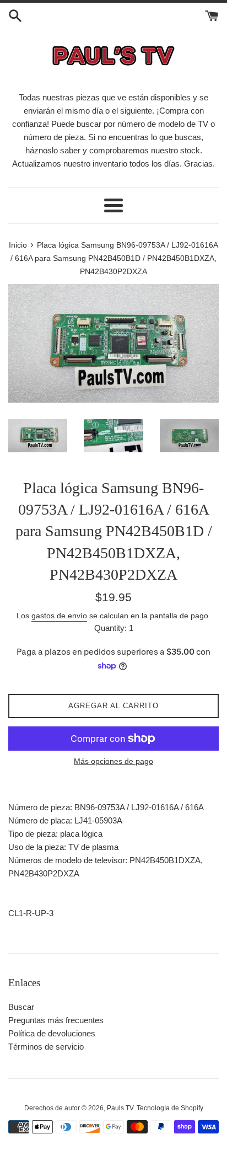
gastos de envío (59, 615)
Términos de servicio (46, 1046)
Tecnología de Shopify (170, 1108)
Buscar (21, 1007)
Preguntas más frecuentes (56, 1020)
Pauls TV (120, 1108)
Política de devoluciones (51, 1033)
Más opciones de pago (113, 761)
